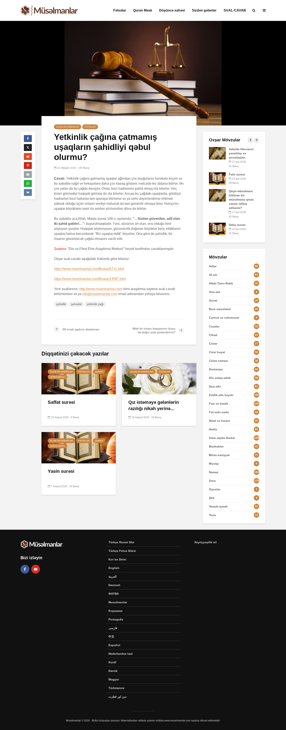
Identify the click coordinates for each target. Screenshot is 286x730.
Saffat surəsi (61, 402)
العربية (112, 576)
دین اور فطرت (117, 696)
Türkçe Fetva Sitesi (122, 550)
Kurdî (112, 662)
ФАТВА (113, 593)
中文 (111, 636)
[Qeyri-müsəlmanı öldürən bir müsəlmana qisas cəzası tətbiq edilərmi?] (217, 195)
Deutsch (114, 585)
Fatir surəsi (237, 174)
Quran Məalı (142, 10)
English (113, 568)
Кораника (115, 610)
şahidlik (61, 304)
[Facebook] (25, 569)
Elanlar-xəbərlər (67, 127)
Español (114, 645)
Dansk (112, 670)
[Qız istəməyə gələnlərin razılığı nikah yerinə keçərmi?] (159, 378)
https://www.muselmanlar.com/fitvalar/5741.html (89, 269)
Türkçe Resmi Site (121, 542)
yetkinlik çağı (95, 304)
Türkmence (116, 688)
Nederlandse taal (120, 653)
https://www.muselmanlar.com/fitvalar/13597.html (90, 279)
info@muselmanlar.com (99, 294)
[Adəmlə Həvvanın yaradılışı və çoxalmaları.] (217, 153)
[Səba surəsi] (217, 228)
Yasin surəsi (61, 471)
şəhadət (76, 304)
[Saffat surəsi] (78, 378)
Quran (99, 372)
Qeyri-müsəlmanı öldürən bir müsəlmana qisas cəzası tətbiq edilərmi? (241, 199)
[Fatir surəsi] (217, 178)
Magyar (113, 679)
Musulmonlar (117, 602)
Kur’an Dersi (117, 559)
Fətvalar (119, 10)
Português (115, 619)
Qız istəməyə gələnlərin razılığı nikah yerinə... (153, 405)
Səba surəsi (237, 224)
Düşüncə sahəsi (172, 10)
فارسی (112, 628)
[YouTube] (35, 569)
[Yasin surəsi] (78, 447)
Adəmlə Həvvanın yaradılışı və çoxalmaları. (241, 153)
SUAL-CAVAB (235, 10)
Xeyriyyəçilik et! (205, 542)
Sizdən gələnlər (204, 10)
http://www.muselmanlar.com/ (100, 289)
